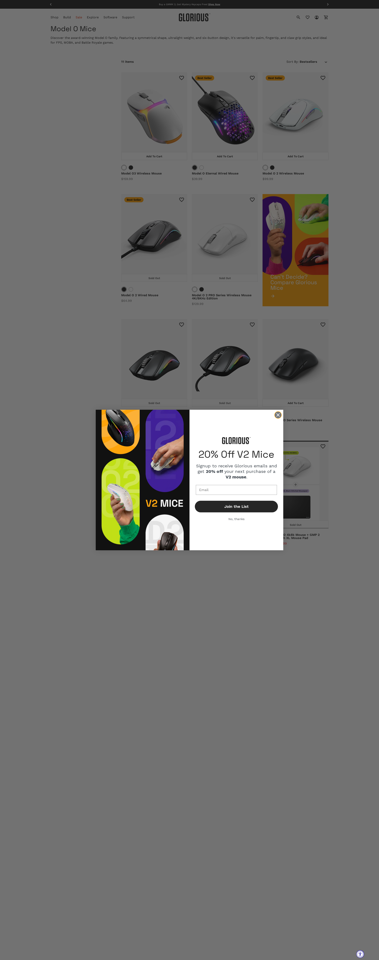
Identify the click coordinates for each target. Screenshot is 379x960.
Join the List (236, 506)
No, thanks (236, 519)
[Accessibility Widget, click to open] (360, 954)
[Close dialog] (278, 415)
